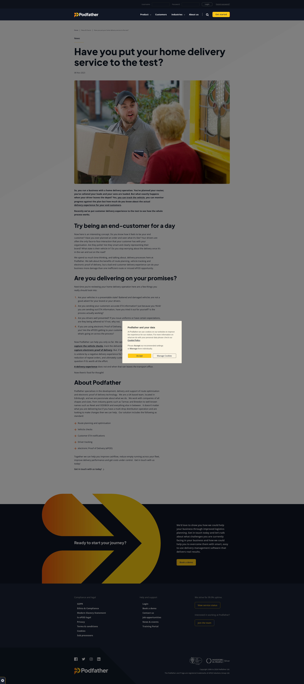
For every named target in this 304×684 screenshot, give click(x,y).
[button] (207, 14)
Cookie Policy (134, 340)
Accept (139, 355)
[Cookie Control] (2, 680)
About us (194, 14)
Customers (161, 14)
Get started (221, 14)
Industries (176, 14)
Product (144, 14)
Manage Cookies (164, 355)
